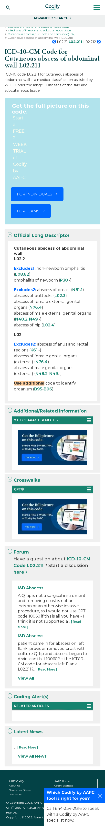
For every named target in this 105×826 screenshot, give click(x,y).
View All (26, 678)
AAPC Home (62, 781)
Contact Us (15, 794)
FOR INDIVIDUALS (34, 194)
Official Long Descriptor (42, 235)
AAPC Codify (16, 781)
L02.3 (59, 295)
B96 (48, 389)
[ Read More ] (46, 669)
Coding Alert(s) (31, 696)
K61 (34, 350)
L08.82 (22, 274)
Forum (21, 552)
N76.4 (36, 307)
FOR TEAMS (28, 211)
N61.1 (77, 289)
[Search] (8, 7)
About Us (14, 785)
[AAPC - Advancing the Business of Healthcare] (52, 7)
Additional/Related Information (50, 411)
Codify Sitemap (63, 785)
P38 (64, 280)
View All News (32, 756)
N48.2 (21, 319)
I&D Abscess (30, 588)
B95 (38, 389)
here (18, 572)
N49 (33, 319)
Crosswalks (27, 480)
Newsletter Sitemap (21, 790)
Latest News (28, 732)
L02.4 (48, 325)
